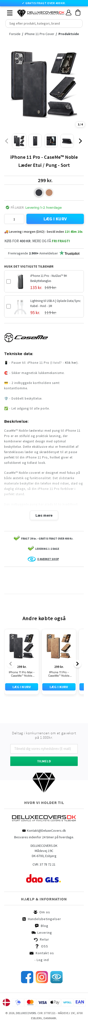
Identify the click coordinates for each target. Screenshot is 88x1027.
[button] (39, 192)
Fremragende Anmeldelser (33, 253)
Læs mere (44, 515)
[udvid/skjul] (7, 11)
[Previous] (10, 664)
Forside (16, 34)
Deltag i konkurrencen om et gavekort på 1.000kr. (44, 735)
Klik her (71, 363)
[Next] (77, 664)
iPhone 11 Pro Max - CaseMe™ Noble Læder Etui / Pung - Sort (21, 674)
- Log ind (41, 960)
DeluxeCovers (26, 1013)
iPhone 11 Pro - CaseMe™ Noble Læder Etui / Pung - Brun (59, 674)
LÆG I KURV (55, 219)
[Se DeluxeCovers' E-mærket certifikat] (56, 982)
